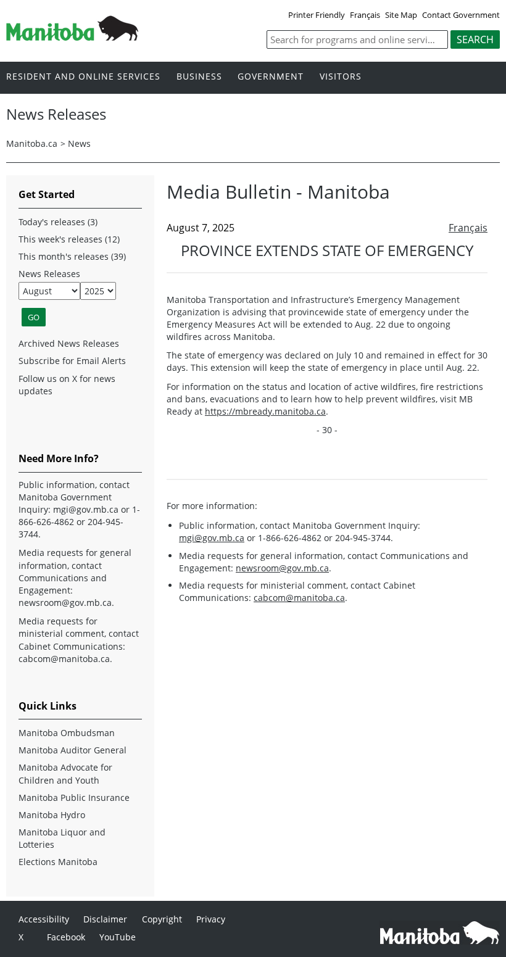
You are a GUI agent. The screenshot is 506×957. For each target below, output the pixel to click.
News (79, 143)
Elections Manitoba (58, 862)
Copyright (162, 919)
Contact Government (461, 14)
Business (199, 77)
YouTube (117, 937)
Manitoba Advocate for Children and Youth (65, 773)
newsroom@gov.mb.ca (282, 568)
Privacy (210, 919)
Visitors (341, 77)
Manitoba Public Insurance (74, 797)
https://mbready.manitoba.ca (265, 411)
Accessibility (44, 919)
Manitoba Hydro (52, 815)
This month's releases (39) (72, 256)
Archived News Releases (69, 343)
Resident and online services (83, 77)
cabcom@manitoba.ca (299, 597)
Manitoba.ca (31, 143)
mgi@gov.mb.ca (211, 538)
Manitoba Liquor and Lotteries (62, 838)
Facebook (66, 937)
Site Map (401, 14)
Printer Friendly (316, 14)
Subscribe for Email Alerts (72, 361)
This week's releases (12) (69, 239)
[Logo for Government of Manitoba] (72, 37)
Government (271, 77)
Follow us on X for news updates (67, 385)
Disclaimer (105, 919)
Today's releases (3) (58, 222)
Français (365, 14)
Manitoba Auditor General (72, 750)
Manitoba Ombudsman (67, 733)
